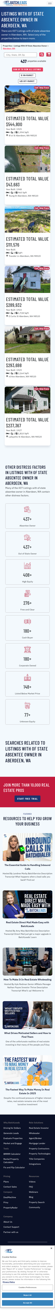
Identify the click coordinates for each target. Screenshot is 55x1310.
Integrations (35, 1164)
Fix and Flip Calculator (14, 1167)
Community (34, 1207)
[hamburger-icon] (50, 3)
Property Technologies (39, 1153)
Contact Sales (10, 1186)
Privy (5, 1202)
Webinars (33, 1192)
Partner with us (10, 1232)
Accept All (27, 1303)
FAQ (31, 1186)
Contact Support (11, 1227)
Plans (6, 1181)
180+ (27, 631)
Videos (32, 1181)
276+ (27, 603)
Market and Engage (12, 1143)
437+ (27, 519)
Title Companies (37, 1159)
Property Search (37, 1202)
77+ (27, 715)
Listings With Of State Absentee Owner (30, 46)
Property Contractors (39, 1148)
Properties (7, 46)
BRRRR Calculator (12, 1154)
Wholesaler (34, 1133)
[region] (27, 1276)
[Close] (51, 1248)
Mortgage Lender (37, 1143)
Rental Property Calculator (11, 1161)
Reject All (27, 1295)
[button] (41, 54)
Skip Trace (44, 87)
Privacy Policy (9, 1282)
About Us (7, 1221)
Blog (31, 1197)
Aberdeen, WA (9, 48)
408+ (27, 575)
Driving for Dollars (12, 1128)
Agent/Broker (35, 1138)
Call (36, 87)
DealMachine (9, 1197)
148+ (27, 687)
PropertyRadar (10, 1207)
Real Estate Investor (39, 1128)
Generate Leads (11, 1133)
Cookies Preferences (27, 1287)
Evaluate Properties (13, 1138)
